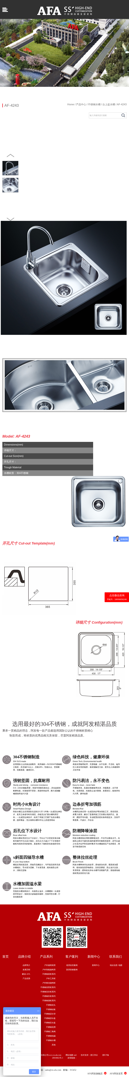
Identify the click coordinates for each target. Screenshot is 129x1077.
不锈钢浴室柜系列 (48, 987)
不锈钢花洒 (51, 1027)
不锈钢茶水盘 (50, 1023)
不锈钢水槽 (94, 104)
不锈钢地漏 (51, 1036)
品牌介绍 (24, 956)
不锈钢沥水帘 (50, 1014)
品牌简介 (26, 965)
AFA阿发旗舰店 (95, 1073)
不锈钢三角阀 (50, 1031)
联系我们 (115, 956)
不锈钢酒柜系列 (49, 1000)
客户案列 (71, 956)
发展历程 (26, 970)
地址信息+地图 (116, 965)
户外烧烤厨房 (50, 965)
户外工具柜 (51, 978)
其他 (54, 1045)
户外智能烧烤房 (49, 970)
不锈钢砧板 (51, 1009)
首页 (5, 956)
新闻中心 (93, 956)
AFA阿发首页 (116, 1073)
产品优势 (26, 978)
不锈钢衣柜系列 (49, 996)
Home (70, 104)
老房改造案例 (72, 965)
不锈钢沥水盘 (50, 1018)
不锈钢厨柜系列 (49, 974)
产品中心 (81, 104)
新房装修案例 (72, 970)
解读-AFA (26, 974)
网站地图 (69, 1055)
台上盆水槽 (108, 104)
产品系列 (46, 956)
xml (75, 1055)
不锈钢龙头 (51, 1005)
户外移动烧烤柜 (49, 983)
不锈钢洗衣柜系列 (48, 992)
